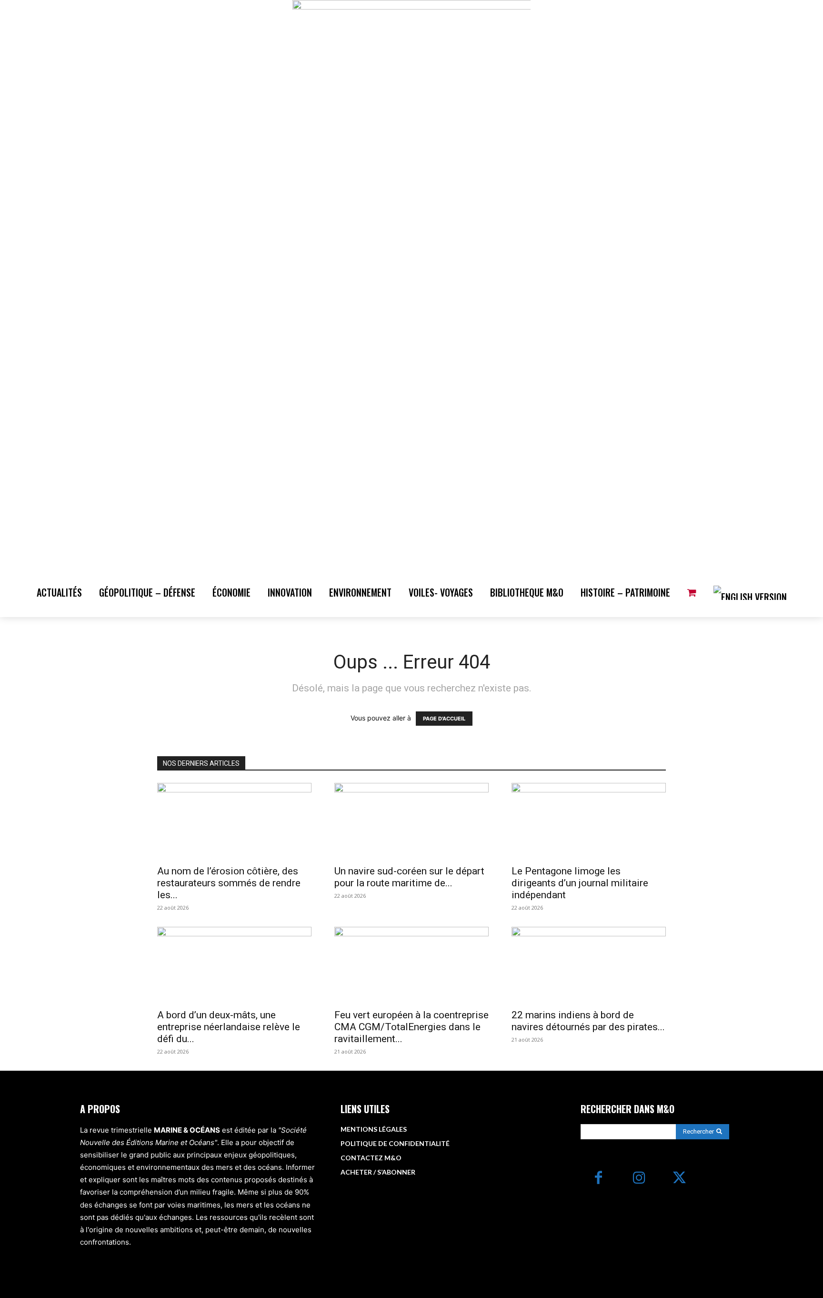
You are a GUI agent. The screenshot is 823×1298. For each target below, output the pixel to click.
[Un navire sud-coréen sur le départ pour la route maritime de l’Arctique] (411, 821)
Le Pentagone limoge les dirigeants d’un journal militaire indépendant (580, 883)
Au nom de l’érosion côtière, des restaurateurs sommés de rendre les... (229, 883)
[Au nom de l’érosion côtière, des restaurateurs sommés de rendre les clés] (234, 821)
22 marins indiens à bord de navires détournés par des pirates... (588, 1021)
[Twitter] (679, 1179)
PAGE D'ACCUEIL (444, 718)
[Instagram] (639, 1179)
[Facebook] (598, 1179)
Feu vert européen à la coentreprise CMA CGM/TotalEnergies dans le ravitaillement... (411, 1026)
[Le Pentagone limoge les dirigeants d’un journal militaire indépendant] (589, 821)
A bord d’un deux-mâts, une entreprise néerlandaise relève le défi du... (228, 1026)
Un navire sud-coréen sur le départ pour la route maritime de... (409, 877)
